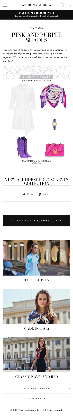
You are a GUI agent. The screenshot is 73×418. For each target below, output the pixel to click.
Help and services (36, 388)
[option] (36, 15)
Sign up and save (36, 398)
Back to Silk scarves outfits (39, 220)
